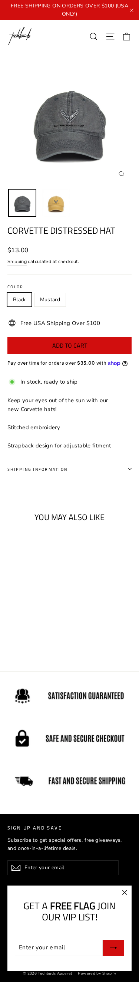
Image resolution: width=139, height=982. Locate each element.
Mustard (50, 299)
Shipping (17, 261)
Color (15, 286)
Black (19, 299)
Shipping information (37, 469)
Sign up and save (34, 827)
